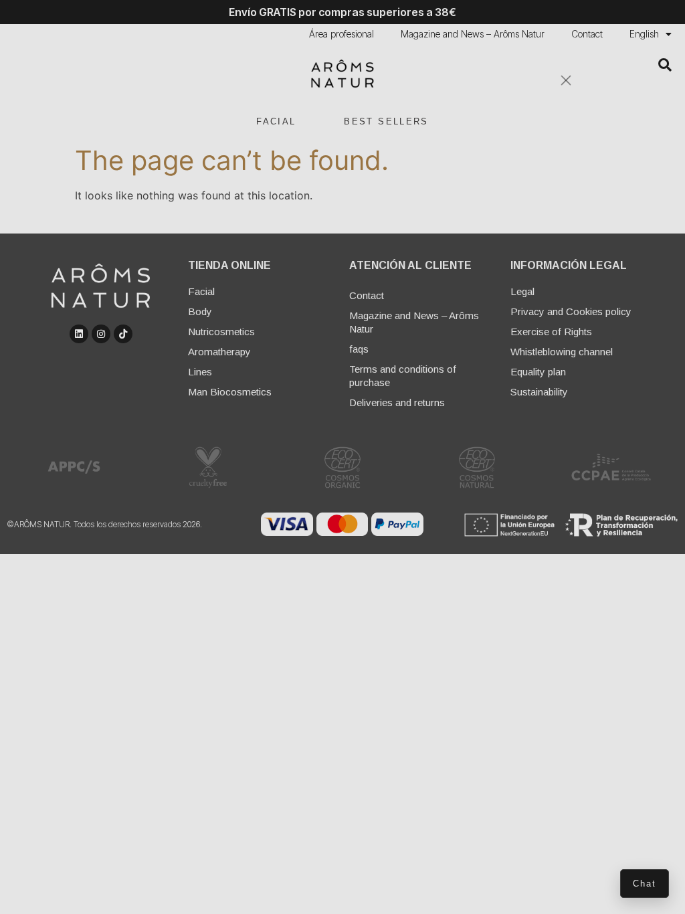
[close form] (566, 80)
